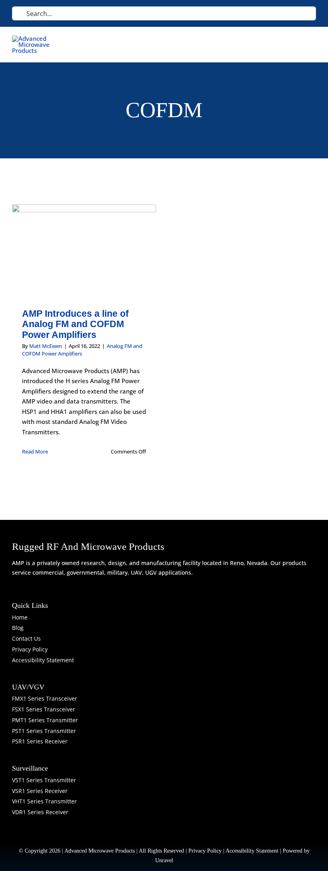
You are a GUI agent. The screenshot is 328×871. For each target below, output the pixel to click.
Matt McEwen (45, 346)
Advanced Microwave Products (99, 851)
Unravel (164, 860)
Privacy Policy (205, 851)
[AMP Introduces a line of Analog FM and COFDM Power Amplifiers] (84, 250)
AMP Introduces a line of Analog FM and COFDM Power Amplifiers (75, 324)
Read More (35, 451)
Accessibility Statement (252, 851)
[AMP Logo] (34, 38)
